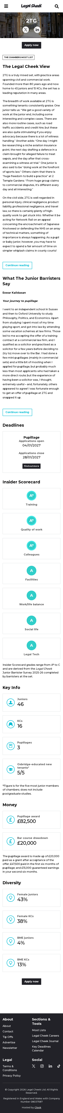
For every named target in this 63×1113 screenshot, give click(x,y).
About (7, 1026)
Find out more (31, 466)
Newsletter (10, 1047)
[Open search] (56, 6)
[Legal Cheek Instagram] (42, 1066)
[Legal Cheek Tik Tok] (58, 1066)
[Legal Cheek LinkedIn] (37, 29)
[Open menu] (6, 6)
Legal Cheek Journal (45, 1041)
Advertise (9, 1042)
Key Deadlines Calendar (41, 1048)
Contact (8, 1031)
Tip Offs (8, 1037)
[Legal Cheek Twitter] (25, 29)
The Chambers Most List (18, 57)
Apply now (31, 45)
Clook (38, 1107)
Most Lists (39, 1030)
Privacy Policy (12, 1075)
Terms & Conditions (10, 1068)
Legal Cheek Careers (45, 1035)
